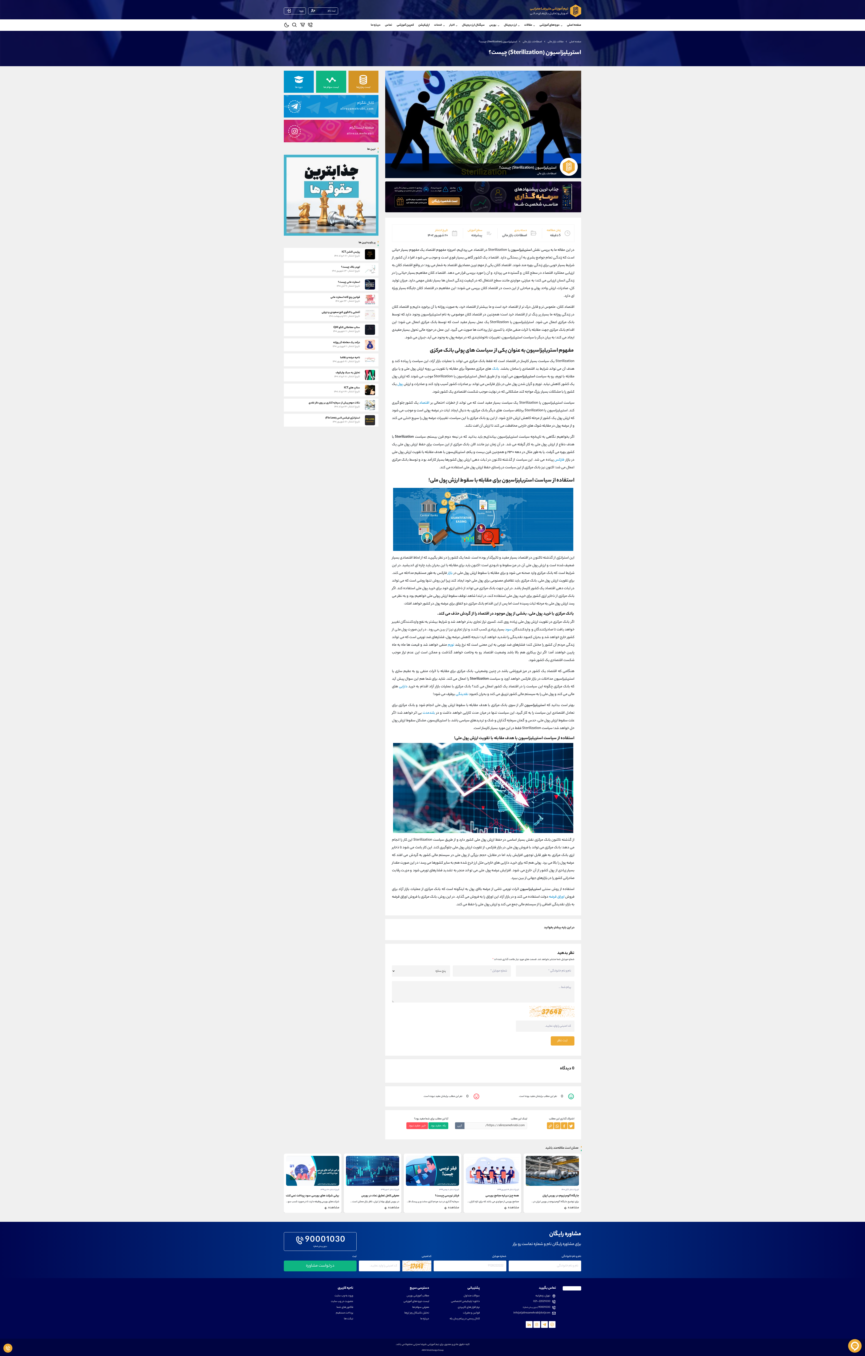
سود (508, 630)
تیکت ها (348, 1319)
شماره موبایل (499, 1256)
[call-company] (310, 25)
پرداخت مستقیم (344, 1313)
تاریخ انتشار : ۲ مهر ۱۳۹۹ (450, 1189)
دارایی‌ (403, 687)
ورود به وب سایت (344, 1296)
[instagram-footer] (536, 1324)
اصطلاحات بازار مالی (532, 42)
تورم (451, 645)
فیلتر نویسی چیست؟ (507, 1195)
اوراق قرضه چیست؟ (328, 1195)
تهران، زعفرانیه (542, 1296)
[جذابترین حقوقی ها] (331, 194)
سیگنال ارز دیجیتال (473, 25)
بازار (450, 573)
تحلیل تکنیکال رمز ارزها (416, 1313)
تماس (388, 25)
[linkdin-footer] (529, 1324)
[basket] (302, 25)
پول (400, 384)
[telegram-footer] (552, 1324)
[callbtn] (7, 1348)
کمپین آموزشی (405, 25)
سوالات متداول (472, 1296)
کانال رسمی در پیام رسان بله (465, 1319)
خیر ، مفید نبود (417, 1125)
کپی (459, 1125)
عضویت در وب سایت (342, 1301)
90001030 (325, 1240)
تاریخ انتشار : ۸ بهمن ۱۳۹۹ (509, 1189)
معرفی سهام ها (420, 1307)
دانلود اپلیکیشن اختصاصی (465, 1301)
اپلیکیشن (424, 25)
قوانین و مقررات (471, 1313)
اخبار (452, 25)
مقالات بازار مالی (556, 42)
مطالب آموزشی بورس (418, 1296)
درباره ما (375, 25)
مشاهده (573, 1207)
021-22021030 (541, 1301)
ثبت (354, 1256)
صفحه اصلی (574, 25)
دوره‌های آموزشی (549, 25)
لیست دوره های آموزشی (416, 1301)
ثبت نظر (563, 1041)
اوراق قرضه (557, 897)
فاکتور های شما (345, 1307)
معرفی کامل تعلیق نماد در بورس (440, 1195)
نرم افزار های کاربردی (469, 1307)
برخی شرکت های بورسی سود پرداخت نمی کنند (372, 1195)
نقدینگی (462, 694)
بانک (495, 369)
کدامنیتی (426, 1256)
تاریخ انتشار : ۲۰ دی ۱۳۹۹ (389, 1189)
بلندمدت (429, 713)
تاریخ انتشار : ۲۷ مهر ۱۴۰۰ (329, 1189)
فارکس (559, 460)
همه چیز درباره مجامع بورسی (562, 1195)
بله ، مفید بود (438, 1125)
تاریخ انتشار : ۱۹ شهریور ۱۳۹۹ (568, 1189)
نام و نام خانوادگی (571, 1256)
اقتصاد (424, 403)
